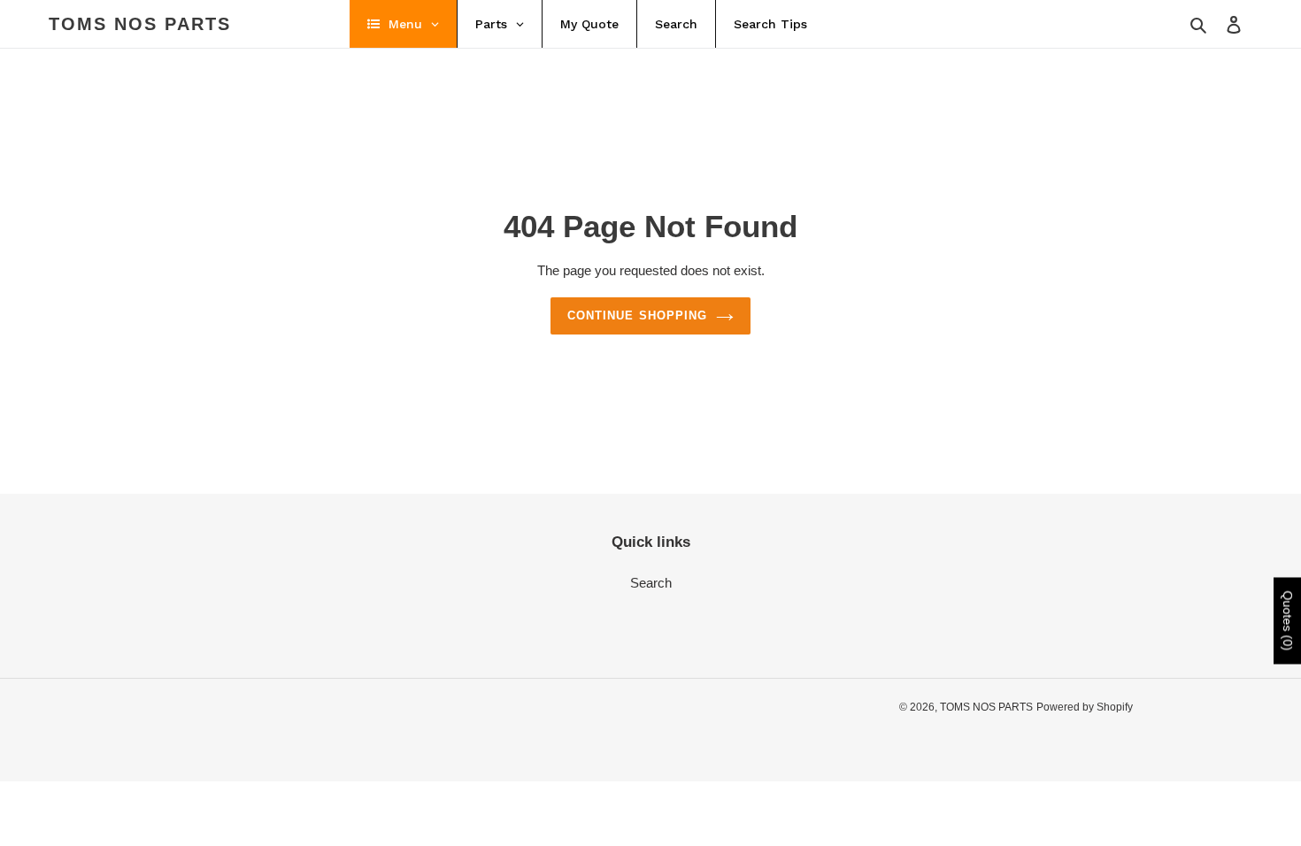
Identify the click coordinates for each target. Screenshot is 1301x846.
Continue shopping (637, 315)
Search (651, 582)
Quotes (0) (1288, 621)
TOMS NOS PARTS (140, 24)
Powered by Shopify (1084, 707)
